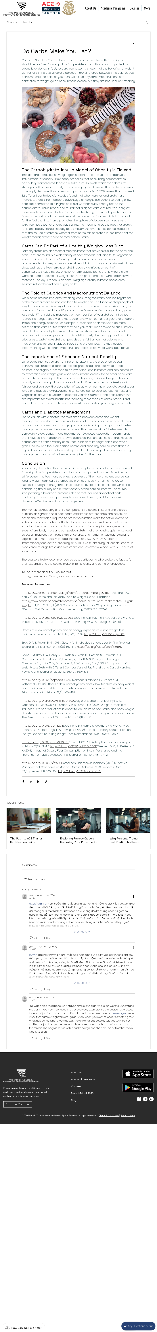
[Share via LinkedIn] (38, 781)
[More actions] (133, 43)
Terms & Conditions (109, 1115)
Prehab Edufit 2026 (78, 1093)
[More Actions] (133, 896)
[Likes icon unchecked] (31, 938)
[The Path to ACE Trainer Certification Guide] (29, 820)
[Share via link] (45, 781)
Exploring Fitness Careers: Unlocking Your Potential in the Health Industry (78, 840)
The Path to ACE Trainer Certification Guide (26, 840)
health (27, 22)
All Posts (11, 22)
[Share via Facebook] (23, 781)
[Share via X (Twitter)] (30, 781)
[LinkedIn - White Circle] (151, 1099)
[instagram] (145, 1099)
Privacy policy (128, 1115)
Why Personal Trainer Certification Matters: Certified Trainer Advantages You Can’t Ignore (125, 840)
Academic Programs (78, 1079)
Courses (76, 1086)
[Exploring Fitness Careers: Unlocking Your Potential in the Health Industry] (78, 820)
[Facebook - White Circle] (139, 1099)
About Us (76, 1072)
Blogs (74, 1100)
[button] (146, 22)
